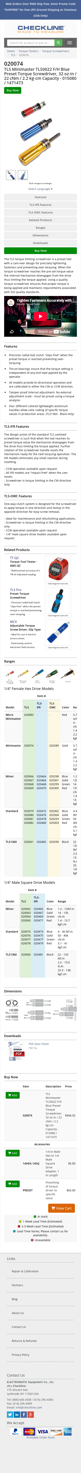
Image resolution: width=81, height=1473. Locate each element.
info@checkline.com (29, 1407)
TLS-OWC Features (40, 212)
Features (40, 197)
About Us (18, 1313)
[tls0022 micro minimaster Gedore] (11, 175)
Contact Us (19, 1327)
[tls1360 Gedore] (23, 175)
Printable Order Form (41, 1437)
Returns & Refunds (24, 1341)
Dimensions (40, 235)
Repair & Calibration (25, 1271)
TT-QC (14, 558)
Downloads (40, 243)
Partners (17, 1285)
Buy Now (41, 250)
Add (14, 1095)
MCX (13, 622)
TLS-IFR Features (40, 205)
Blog (14, 1299)
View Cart (63, 1208)
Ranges (40, 228)
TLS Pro (15, 590)
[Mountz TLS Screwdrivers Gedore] (40, 132)
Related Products (40, 220)
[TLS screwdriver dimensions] (40, 1009)
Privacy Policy (20, 1355)
